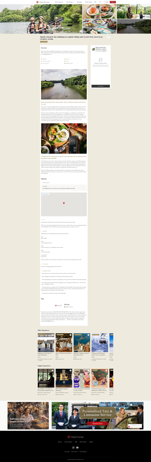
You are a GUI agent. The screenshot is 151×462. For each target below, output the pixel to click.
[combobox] (96, 2)
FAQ (76, 441)
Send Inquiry (100, 86)
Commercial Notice (83, 451)
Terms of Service (74, 451)
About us (60, 441)
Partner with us (88, 2)
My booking (79, 2)
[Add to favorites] (53, 335)
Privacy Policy (66, 451)
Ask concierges (69, 2)
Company (91, 441)
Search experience (68, 441)
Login (107, 2)
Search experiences (59, 2)
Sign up (112, 2)
